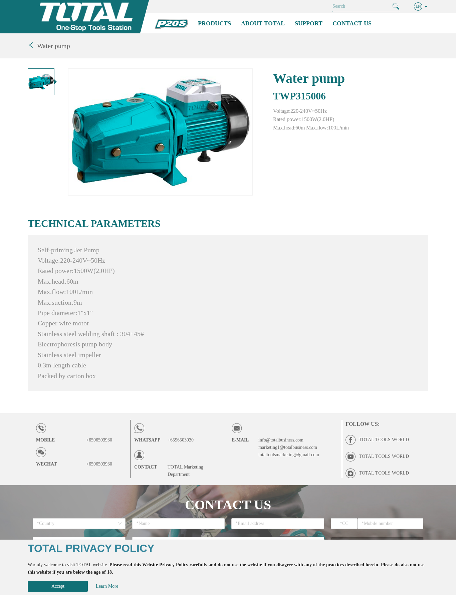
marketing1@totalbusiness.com (287, 447)
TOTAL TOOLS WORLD (384, 439)
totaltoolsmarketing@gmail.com (288, 454)
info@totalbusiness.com (280, 439)
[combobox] (77, 524)
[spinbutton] (344, 524)
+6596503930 (99, 439)
